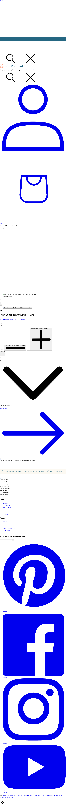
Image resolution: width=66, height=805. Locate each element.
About (1, 51)
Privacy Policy (13, 795)
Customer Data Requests (54, 795)
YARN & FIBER (5, 503)
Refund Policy (29, 795)
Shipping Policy (36, 795)
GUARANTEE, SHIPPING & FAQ (9, 528)
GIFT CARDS (5, 514)
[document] (33, 460)
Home (1, 225)
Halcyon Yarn (6, 795)
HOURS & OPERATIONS (7, 526)
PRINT (4, 509)
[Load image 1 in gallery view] (17, 308)
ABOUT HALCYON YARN (7, 524)
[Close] (0, 458)
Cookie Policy (44, 795)
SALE (4, 512)
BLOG (4, 532)
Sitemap (12, 797)
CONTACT (5, 521)
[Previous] (0, 299)
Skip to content (3, 0)
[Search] (33, 59)
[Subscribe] (13, 540)
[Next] (0, 303)
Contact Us (2, 52)
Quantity (2, 349)
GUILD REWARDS (6, 530)
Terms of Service (21, 795)
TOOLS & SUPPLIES (7, 507)
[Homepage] (13, 67)
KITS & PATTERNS (6, 505)
